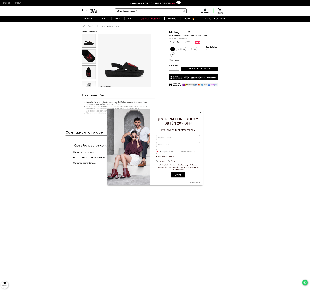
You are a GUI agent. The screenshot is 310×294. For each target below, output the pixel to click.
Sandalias (113, 26)
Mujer (173, 161)
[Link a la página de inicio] (84, 26)
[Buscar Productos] (184, 11)
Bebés (91, 26)
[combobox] (151, 10)
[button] (172, 49)
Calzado (101, 26)
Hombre (162, 161)
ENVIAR (178, 175)
